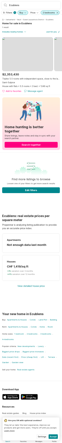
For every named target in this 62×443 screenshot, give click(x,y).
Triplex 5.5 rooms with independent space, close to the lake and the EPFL (31, 78)
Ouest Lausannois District (33, 20)
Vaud (19, 20)
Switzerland (10, 20)
